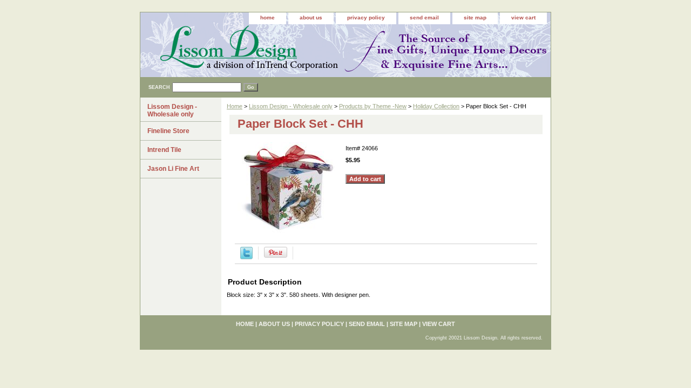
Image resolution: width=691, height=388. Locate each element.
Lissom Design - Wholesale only (291, 106)
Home (234, 106)
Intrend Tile (164, 150)
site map (475, 17)
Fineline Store (168, 131)
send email (424, 17)
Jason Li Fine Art (173, 168)
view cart (523, 17)
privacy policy (366, 17)
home (267, 17)
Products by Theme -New (373, 106)
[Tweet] (246, 257)
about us (311, 17)
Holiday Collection (436, 106)
